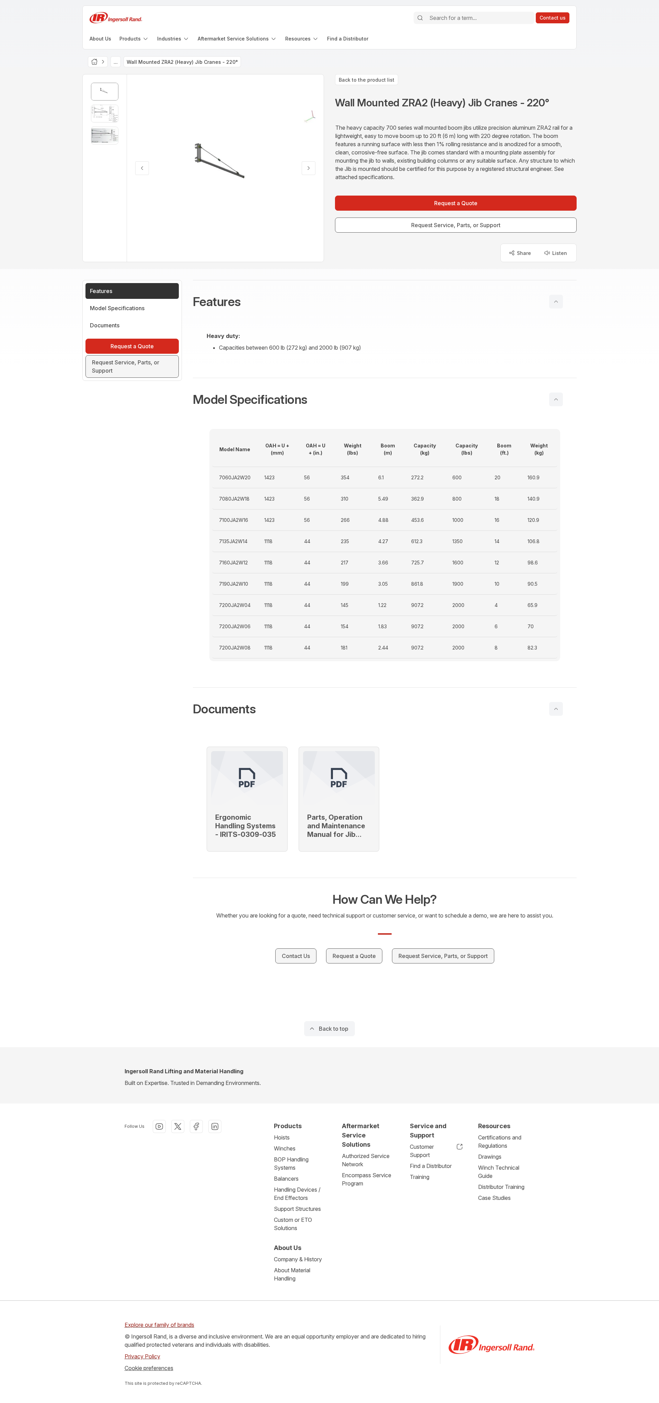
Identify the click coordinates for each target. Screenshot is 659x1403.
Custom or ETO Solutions (293, 1223)
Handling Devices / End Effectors (297, 1193)
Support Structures (297, 1208)
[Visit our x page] (177, 1126)
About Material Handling (292, 1274)
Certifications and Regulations (499, 1141)
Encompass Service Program (366, 1179)
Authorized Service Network (366, 1160)
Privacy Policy (142, 1356)
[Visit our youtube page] (159, 1126)
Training (419, 1176)
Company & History (298, 1259)
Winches (285, 1148)
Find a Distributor (431, 1165)
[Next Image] (308, 168)
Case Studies (494, 1197)
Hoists (282, 1137)
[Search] (420, 18)
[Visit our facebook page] (196, 1126)
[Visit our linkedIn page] (214, 1126)
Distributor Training (501, 1186)
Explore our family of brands (159, 1324)
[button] (385, 301)
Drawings (489, 1156)
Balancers (286, 1178)
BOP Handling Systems (291, 1163)
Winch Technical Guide (498, 1171)
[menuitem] (100, 38)
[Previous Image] (142, 168)
